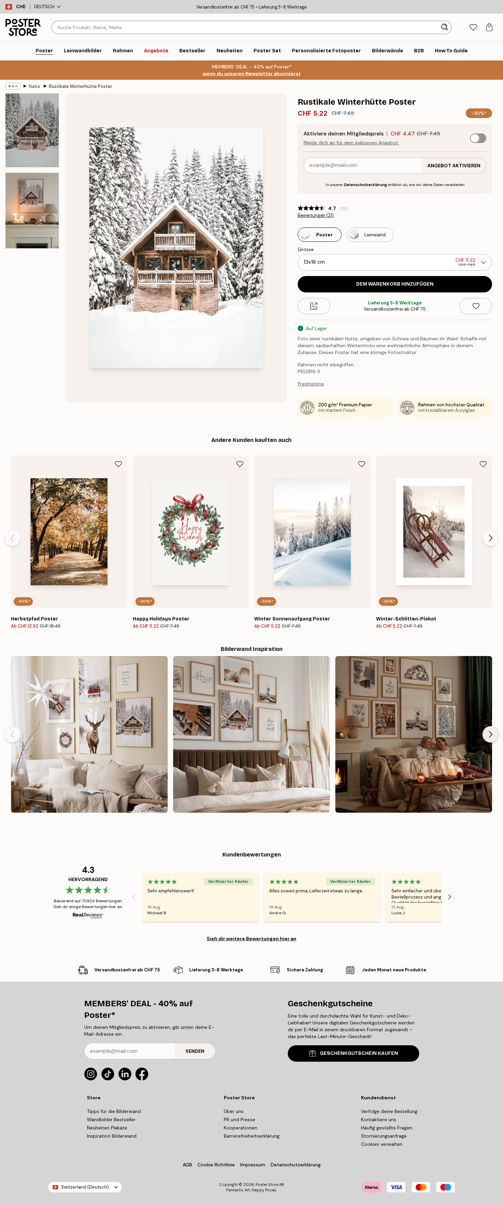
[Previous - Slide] (12, 538)
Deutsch (44, 7)
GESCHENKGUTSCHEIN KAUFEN (359, 1053)
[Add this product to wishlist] (476, 306)
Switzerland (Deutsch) (85, 1187)
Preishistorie (311, 384)
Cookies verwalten (381, 1144)
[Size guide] (314, 306)
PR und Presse (239, 1119)
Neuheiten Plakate (107, 1128)
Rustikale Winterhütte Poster (80, 86)
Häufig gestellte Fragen (386, 1128)
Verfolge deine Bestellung (389, 1111)
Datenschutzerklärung (365, 184)
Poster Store (267, 1184)
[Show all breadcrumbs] (13, 86)
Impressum (252, 1165)
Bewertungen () (316, 215)
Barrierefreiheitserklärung (252, 1136)
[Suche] (445, 27)
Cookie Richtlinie (216, 1165)
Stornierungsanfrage (384, 1136)
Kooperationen (240, 1128)
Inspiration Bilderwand (112, 1136)
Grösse (306, 249)
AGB (187, 1165)
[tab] (473, 27)
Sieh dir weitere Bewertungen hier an (251, 938)
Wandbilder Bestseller (111, 1119)
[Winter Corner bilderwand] (89, 734)
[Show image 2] (32, 210)
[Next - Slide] (490, 538)
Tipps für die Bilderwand (114, 1111)
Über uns (234, 1111)
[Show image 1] (32, 130)
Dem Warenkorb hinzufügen (395, 284)
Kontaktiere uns (378, 1119)
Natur (35, 86)
